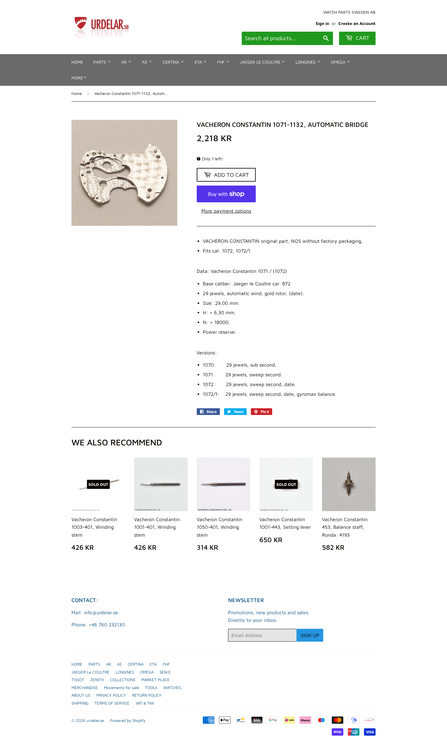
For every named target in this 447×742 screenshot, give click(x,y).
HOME (77, 61)
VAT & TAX (145, 703)
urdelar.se (95, 720)
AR (124, 61)
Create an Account (357, 23)
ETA (199, 61)
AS (145, 61)
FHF (221, 61)
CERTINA (171, 61)
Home (76, 93)
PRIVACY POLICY (111, 695)
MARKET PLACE (155, 679)
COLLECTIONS (122, 679)
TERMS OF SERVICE (112, 703)
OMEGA (339, 61)
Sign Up (309, 635)
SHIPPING (79, 703)
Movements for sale (121, 687)
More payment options (226, 211)
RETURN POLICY (146, 695)
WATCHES (172, 687)
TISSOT (77, 679)
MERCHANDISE (84, 687)
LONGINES (306, 61)
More (77, 77)
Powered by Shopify (127, 720)
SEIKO (165, 672)
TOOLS (151, 687)
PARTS (100, 61)
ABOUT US (80, 695)
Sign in (322, 23)
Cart (361, 38)
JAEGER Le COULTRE (261, 61)
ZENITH (97, 679)
